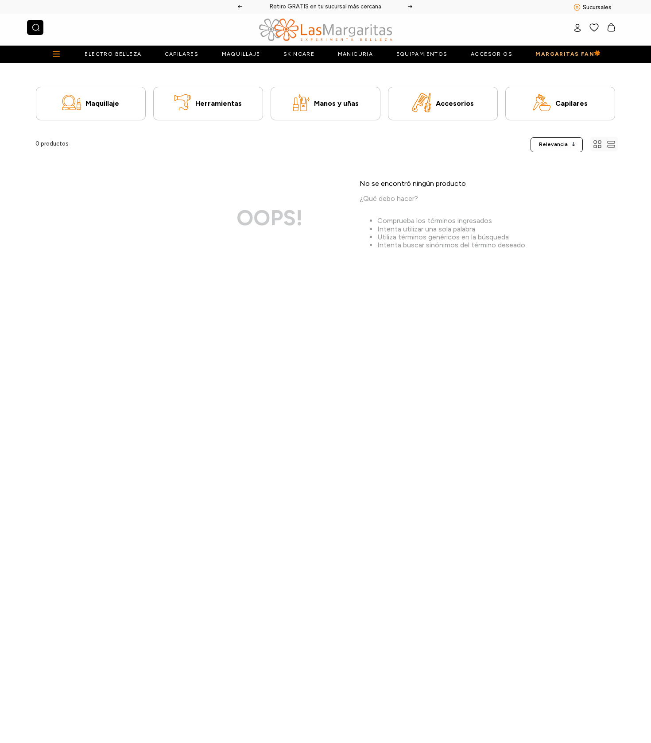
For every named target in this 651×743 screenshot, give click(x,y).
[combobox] (35, 27)
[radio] (597, 144)
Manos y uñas (336, 103)
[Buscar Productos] (36, 27)
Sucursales (597, 7)
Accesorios (455, 103)
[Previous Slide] (240, 6)
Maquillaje (102, 103)
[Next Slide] (410, 6)
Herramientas (218, 103)
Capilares (571, 103)
